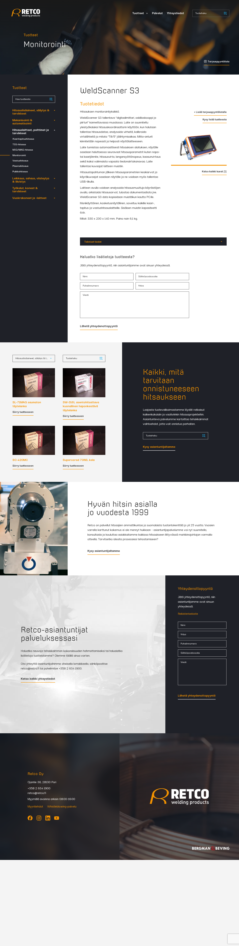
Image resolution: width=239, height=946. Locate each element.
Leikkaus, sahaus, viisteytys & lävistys (30, 179)
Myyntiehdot (35, 806)
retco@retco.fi (30, 668)
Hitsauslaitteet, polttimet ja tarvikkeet (30, 131)
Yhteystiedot (175, 12)
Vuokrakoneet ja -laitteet (29, 197)
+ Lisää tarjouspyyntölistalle (210, 112)
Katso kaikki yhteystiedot (38, 679)
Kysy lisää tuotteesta (215, 119)
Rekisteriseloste (188, 613)
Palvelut (157, 12)
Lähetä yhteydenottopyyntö (99, 326)
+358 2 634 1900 (70, 668)
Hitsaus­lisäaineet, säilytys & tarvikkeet (30, 111)
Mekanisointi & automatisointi (22, 121)
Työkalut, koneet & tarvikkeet (25, 189)
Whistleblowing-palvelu (61, 806)
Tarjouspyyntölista (218, 61)
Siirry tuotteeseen (23, 412)
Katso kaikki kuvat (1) (214, 171)
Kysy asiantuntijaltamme (159, 447)
